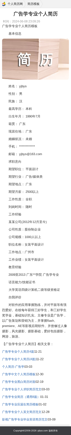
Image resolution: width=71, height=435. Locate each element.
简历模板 (33, 3)
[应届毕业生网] (4, 4)
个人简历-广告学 (13, 366)
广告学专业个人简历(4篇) (19, 359)
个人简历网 (15, 3)
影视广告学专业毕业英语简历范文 (25, 419)
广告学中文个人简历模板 (18, 374)
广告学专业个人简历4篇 (18, 351)
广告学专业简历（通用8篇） (21, 396)
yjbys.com (42, 430)
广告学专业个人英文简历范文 (21, 412)
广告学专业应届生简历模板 (20, 404)
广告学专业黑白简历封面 (18, 381)
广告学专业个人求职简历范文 (21, 389)
